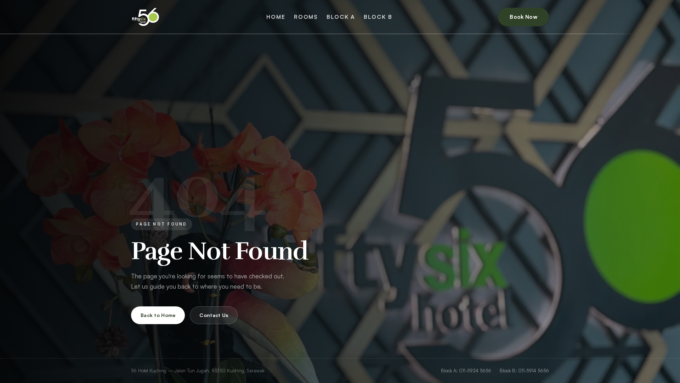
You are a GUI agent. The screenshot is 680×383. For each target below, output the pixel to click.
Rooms (306, 16)
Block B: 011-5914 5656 (524, 370)
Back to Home (158, 315)
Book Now (523, 16)
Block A (341, 16)
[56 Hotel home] (145, 17)
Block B (378, 16)
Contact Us (213, 315)
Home (275, 16)
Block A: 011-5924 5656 (466, 370)
